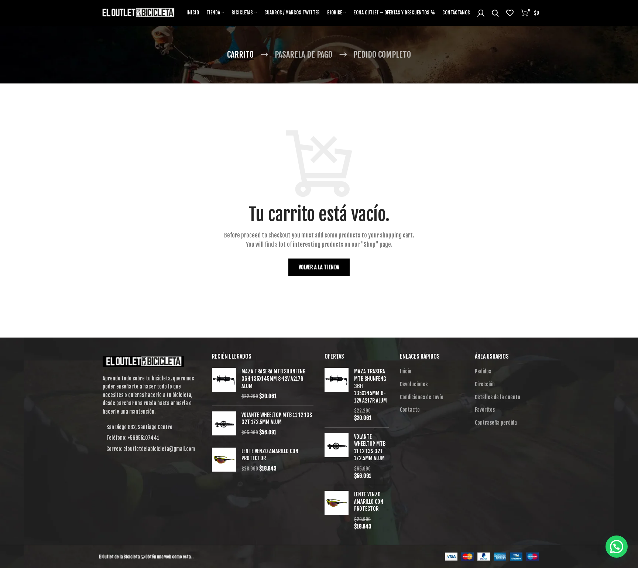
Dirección (485, 384)
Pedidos (483, 371)
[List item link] (150, 438)
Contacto (410, 410)
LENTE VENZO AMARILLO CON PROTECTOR (269, 455)
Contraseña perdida (496, 423)
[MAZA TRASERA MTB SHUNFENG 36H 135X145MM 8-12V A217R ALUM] (224, 384)
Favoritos (485, 410)
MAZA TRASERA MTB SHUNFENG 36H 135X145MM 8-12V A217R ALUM (273, 378)
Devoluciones (414, 384)
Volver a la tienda (319, 267)
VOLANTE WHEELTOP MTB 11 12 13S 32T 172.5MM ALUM (276, 418)
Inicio (405, 371)
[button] (617, 547)
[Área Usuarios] (481, 13)
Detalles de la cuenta (497, 397)
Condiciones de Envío (421, 397)
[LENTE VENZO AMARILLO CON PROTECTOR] (224, 460)
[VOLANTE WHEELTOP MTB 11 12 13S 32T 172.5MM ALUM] (224, 423)
